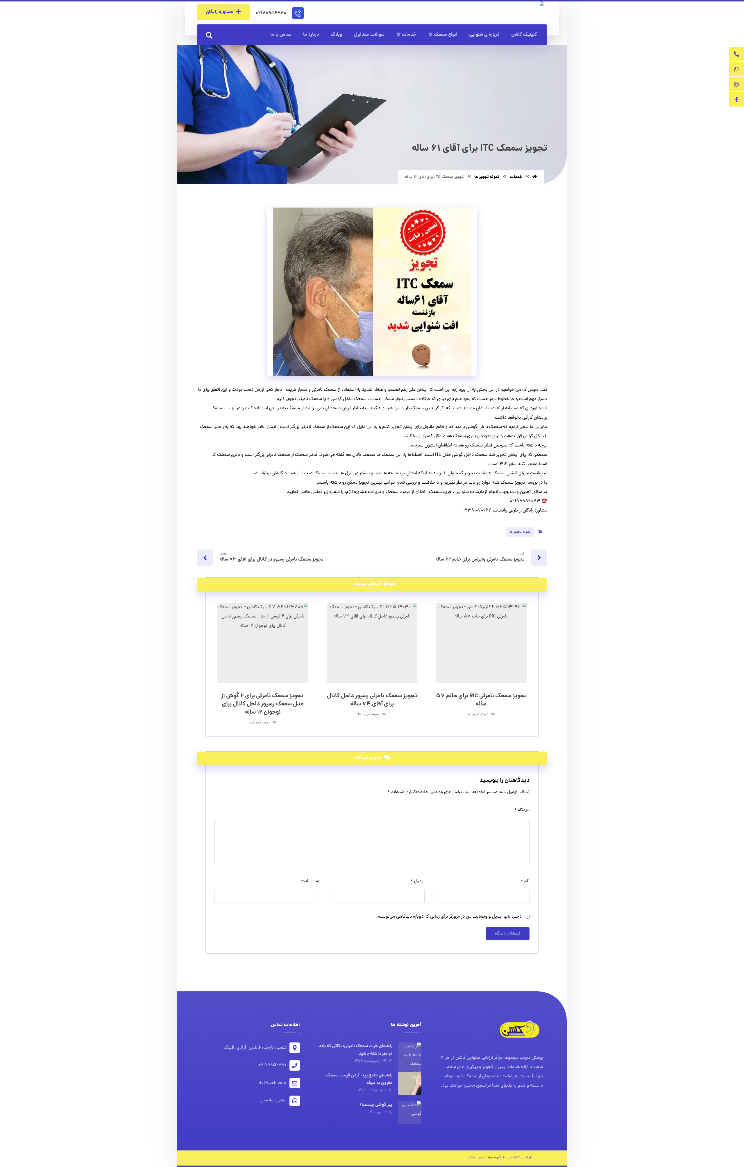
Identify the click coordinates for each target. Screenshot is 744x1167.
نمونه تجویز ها (519, 532)
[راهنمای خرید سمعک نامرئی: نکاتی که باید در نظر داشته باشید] (409, 1054)
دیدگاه (522, 810)
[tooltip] (736, 54)
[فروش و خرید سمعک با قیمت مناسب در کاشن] (516, 12)
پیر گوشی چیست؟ (376, 1104)
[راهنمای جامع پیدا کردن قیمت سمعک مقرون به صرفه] (409, 1083)
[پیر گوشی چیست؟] (409, 1112)
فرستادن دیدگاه (507, 934)
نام (525, 881)
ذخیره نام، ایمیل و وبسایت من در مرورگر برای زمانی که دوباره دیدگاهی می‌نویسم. (449, 916)
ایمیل (417, 881)
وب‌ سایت (310, 881)
